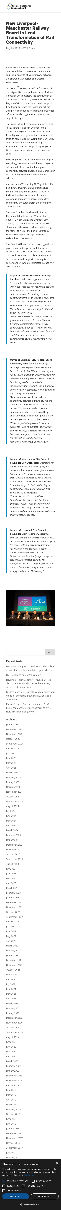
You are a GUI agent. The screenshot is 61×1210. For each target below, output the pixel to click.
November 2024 (14, 791)
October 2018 (13, 1114)
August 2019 (12, 1085)
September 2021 (14, 974)
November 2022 (14, 907)
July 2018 (10, 1118)
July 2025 (10, 753)
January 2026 (12, 724)
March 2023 (12, 887)
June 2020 (11, 1046)
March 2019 (12, 1104)
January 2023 (12, 897)
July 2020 (10, 1041)
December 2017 (14, 1133)
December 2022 (14, 902)
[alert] (30, 1184)
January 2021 (12, 1013)
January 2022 (12, 955)
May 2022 (11, 936)
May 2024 (11, 820)
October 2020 (13, 1027)
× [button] (57, 1163)
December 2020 (14, 1017)
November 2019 (14, 1080)
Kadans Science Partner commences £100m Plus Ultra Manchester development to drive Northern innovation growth (28, 708)
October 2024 (13, 796)
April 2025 (11, 767)
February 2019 (13, 1109)
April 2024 (11, 825)
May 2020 (11, 1051)
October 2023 (13, 854)
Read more (29, 1175)
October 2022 (13, 912)
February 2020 (13, 1065)
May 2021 (11, 993)
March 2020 (12, 1061)
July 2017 (10, 1152)
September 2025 (14, 743)
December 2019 (14, 1075)
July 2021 (10, 984)
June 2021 (11, 989)
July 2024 (10, 810)
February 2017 (13, 1157)
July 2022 (10, 926)
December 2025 (14, 729)
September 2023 (14, 859)
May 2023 (11, 878)
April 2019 (11, 1099)
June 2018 (11, 1123)
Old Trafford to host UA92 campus (23, 674)
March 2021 (12, 1003)
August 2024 (12, 806)
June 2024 (11, 815)
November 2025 (14, 733)
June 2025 (11, 758)
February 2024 (13, 835)
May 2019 (11, 1094)
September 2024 (14, 801)
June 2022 (11, 931)
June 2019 (11, 1089)
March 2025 (12, 772)
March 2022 (12, 945)
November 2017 (14, 1138)
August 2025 (12, 748)
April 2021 (11, 998)
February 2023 (13, 892)
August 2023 (12, 863)
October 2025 (13, 738)
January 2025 (12, 782)
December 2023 (14, 844)
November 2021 (14, 965)
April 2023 (11, 883)
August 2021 (12, 979)
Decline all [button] (44, 1196)
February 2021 (13, 1008)
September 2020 (14, 1032)
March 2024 (12, 830)
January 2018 (12, 1128)
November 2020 (14, 1022)
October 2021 (13, 969)
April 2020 (11, 1056)
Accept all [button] (16, 1196)
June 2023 (11, 873)
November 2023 (14, 849)
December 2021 (14, 960)
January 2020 (12, 1070)
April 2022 (11, 940)
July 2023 (10, 868)
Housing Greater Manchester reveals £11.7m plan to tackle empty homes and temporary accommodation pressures (28, 683)
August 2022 (12, 921)
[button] (4, 1181)
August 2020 (12, 1037)
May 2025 (11, 762)
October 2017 (13, 1142)
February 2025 (13, 777)
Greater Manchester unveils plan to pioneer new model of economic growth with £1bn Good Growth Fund (30, 695)
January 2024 (12, 839)
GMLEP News (29, 48)
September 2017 (14, 1147)
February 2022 (13, 950)
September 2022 (14, 916)
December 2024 (14, 786)
